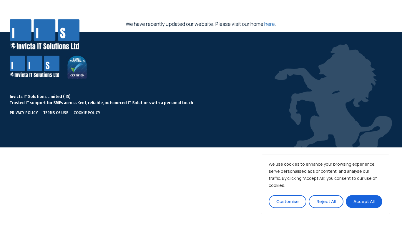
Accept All (364, 201)
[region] (325, 184)
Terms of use (55, 112)
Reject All (326, 201)
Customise (287, 201)
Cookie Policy (87, 112)
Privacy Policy (24, 112)
